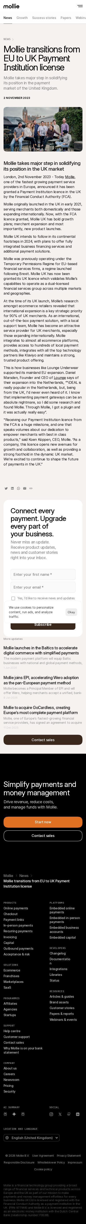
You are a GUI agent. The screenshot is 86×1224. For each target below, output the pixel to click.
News (7, 39)
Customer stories (62, 1008)
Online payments (16, 908)
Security (9, 1091)
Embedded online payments (62, 910)
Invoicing (10, 937)
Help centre (12, 1031)
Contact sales (14, 1042)
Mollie (70, 177)
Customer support (17, 1037)
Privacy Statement (69, 1155)
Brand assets (59, 1002)
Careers (9, 1074)
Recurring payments (18, 931)
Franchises (11, 976)
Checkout (11, 914)
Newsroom (11, 1080)
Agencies (10, 1009)
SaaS (7, 987)
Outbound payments (19, 948)
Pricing (8, 1085)
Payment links (14, 919)
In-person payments (18, 925)
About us (10, 1068)
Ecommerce (12, 970)
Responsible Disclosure (19, 1162)
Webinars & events (63, 1019)
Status (54, 980)
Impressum (75, 1162)
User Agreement (43, 1155)
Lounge (60, 377)
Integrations (58, 969)
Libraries (56, 975)
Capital (9, 943)
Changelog (57, 953)
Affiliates (10, 1003)
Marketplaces (14, 982)
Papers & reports (62, 1013)
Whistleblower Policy (51, 1162)
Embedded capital (63, 937)
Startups (10, 1015)
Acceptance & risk (17, 954)
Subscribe (43, 624)
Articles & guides (62, 996)
